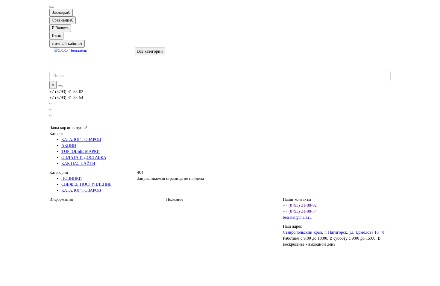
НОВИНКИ (71, 178)
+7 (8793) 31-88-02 (300, 205)
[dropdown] (51, 7)
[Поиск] (60, 86)
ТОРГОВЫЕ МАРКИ (80, 151)
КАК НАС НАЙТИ (78, 163)
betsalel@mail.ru (297, 217)
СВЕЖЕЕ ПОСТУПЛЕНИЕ (86, 184)
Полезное (174, 199)
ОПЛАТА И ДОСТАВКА (83, 157)
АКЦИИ (68, 145)
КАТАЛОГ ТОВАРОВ (81, 139)
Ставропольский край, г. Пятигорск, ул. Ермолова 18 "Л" (334, 232)
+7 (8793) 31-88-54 (300, 211)
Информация (61, 199)
